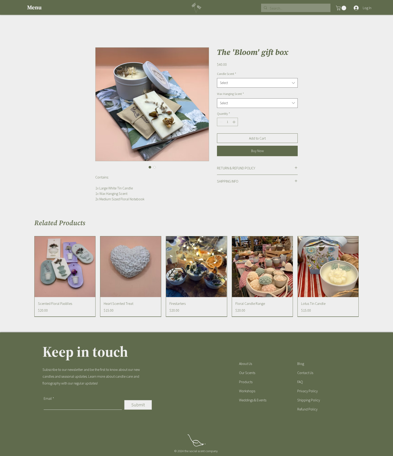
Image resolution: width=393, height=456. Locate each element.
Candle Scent (226, 74)
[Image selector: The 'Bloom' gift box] (150, 167)
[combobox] (257, 83)
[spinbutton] (227, 122)
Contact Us (305, 372)
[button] (37, 7)
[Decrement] (220, 122)
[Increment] (234, 122)
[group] (196, 276)
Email (48, 398)
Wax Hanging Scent (230, 94)
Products (245, 382)
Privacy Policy (307, 391)
